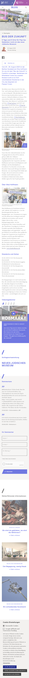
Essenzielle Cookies (12, 626)
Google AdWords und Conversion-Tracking (11, 629)
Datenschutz (6, 663)
